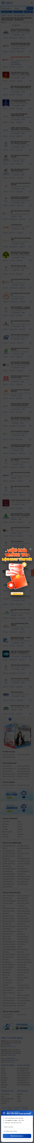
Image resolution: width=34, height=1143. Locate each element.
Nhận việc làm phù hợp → (17, 1136)
